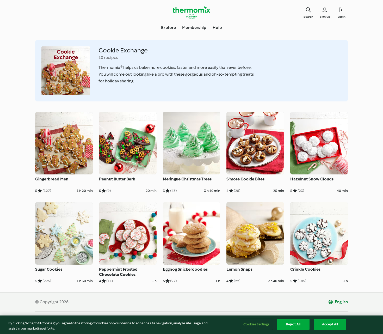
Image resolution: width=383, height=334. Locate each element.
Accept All (330, 324)
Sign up (325, 17)
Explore (168, 27)
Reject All (293, 324)
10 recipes (108, 57)
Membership (194, 27)
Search (308, 17)
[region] (191, 324)
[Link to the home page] (191, 12)
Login (341, 17)
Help (217, 27)
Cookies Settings (256, 324)
